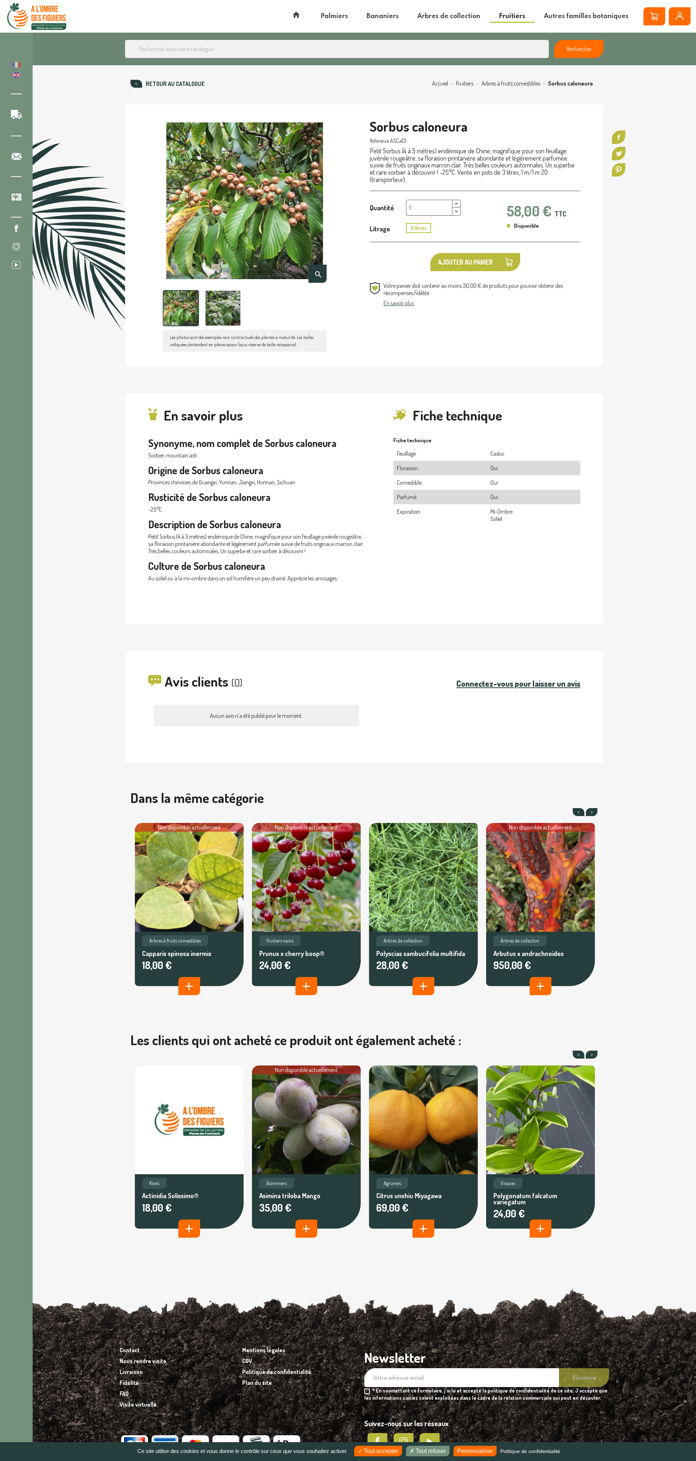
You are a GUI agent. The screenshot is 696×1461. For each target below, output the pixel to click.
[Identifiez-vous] (680, 16)
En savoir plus (399, 303)
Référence (379, 141)
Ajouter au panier (465, 262)
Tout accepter (380, 1451)
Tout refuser (430, 1451)
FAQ (124, 1393)
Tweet (618, 153)
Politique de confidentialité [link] (530, 1451)
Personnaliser (475, 1451)
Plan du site (257, 1382)
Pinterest (618, 170)
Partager (618, 137)
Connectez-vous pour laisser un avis (518, 683)
